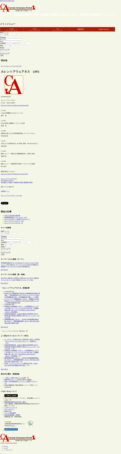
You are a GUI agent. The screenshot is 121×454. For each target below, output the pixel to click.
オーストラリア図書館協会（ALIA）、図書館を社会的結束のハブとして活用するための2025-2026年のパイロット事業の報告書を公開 (21, 300)
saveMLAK (7, 387)
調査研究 (81, 29)
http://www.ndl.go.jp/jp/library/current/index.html (14, 105)
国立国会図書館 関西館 (12, 415)
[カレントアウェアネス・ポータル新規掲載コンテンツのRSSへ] (10, 400)
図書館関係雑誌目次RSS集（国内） (15, 402)
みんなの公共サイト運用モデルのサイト (17, 219)
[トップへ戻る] (0, 453)
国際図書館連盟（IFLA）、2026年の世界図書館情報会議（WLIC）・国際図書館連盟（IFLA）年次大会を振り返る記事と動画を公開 (22, 321)
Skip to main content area (7, 0)
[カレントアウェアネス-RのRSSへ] (27, 331)
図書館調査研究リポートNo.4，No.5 (15, 217)
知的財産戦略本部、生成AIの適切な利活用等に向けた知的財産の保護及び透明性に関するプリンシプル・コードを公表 (22, 315)
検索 (2, 55)
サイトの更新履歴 (10, 413)
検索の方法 (8, 411)
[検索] (0, 36)
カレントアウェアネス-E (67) (14, 221)
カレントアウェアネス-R (8, 178)
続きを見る (4, 270)
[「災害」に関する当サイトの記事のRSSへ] (28, 378)
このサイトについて (10, 407)
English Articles (104, 29)
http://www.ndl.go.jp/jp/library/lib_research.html (14, 174)
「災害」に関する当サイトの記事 (15, 378)
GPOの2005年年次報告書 (12, 215)
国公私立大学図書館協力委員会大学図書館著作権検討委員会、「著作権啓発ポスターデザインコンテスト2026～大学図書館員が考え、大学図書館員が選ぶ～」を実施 (22, 295)
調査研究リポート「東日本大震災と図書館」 (18, 379)
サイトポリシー (9, 409)
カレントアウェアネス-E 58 (13, 223)
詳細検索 (3, 37)
